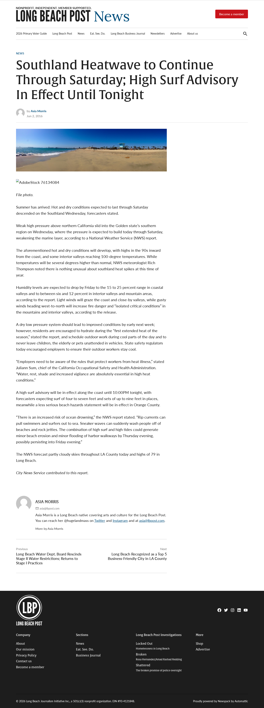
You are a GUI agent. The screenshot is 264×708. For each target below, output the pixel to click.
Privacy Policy (26, 655)
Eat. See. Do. (97, 33)
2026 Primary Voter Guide (31, 33)
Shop (199, 644)
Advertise (175, 33)
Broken (159, 657)
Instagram (120, 520)
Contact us (24, 661)
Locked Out (152, 646)
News (81, 33)
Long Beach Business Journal (128, 33)
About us (192, 33)
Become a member (231, 14)
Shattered (159, 667)
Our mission (25, 649)
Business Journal (88, 655)
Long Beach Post (62, 33)
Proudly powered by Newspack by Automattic (220, 701)
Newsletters (158, 33)
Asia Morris (38, 111)
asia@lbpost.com (50, 508)
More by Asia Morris (49, 528)
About (20, 644)
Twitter (99, 520)
